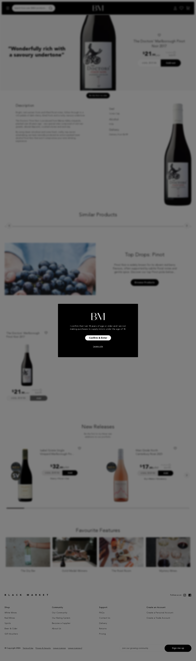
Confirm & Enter (98, 338)
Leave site (98, 346)
